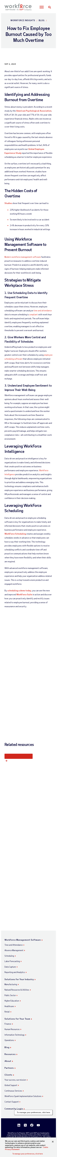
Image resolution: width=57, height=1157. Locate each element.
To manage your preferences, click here (33, 1112)
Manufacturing (11, 984)
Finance (8, 1024)
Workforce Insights (22, 20)
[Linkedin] (19, 1125)
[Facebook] (32, 1125)
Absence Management (14, 950)
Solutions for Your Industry (19, 979)
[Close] (53, 1142)
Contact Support (12, 1101)
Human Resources (12, 1029)
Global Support (11, 1085)
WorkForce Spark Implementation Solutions (23, 1096)
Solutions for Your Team (17, 1018)
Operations (9, 1040)
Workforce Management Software (23, 940)
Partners (9, 1068)
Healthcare (9, 1006)
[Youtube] (38, 1125)
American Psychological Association (33, 110)
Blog (42, 20)
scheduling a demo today (19, 590)
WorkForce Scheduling (15, 533)
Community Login (14, 1108)
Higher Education (12, 1001)
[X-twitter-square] (25, 1125)
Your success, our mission (15, 1080)
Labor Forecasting (12, 961)
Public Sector (10, 995)
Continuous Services (13, 1091)
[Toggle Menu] (42, 7)
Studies (8, 203)
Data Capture (10, 967)
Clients (8, 1074)
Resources (10, 1054)
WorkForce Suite (24, 594)
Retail (7, 1011)
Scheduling (9, 956)
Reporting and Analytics (15, 972)
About (8, 1061)
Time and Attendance (14, 945)
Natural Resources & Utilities (17, 990)
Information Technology (15, 1035)
